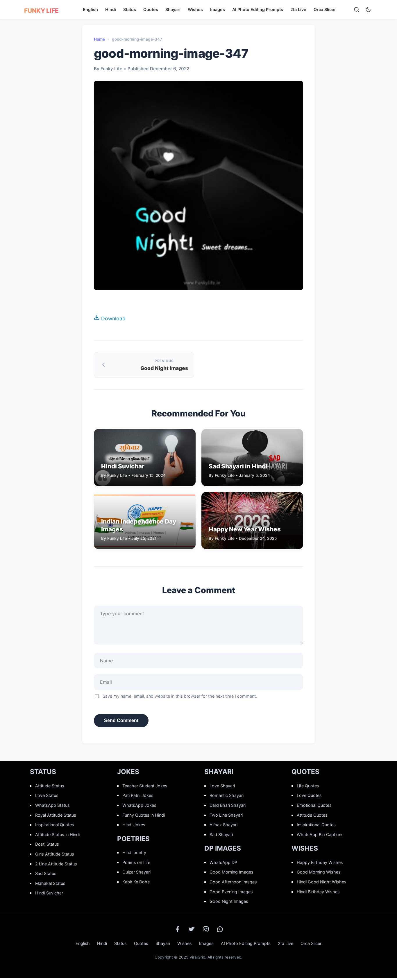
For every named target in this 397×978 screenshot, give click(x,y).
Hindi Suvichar (49, 892)
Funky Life (41, 10)
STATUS (43, 772)
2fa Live (298, 9)
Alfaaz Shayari (223, 824)
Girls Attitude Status (54, 853)
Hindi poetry (134, 852)
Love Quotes (309, 795)
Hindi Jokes (133, 824)
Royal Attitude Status (55, 815)
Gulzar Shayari (136, 871)
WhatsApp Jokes (139, 805)
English (90, 9)
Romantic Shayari (227, 795)
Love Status (46, 795)
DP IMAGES (222, 848)
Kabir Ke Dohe (136, 881)
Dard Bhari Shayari (228, 805)
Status (129, 9)
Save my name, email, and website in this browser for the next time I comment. (180, 696)
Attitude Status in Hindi (57, 834)
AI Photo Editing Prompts (257, 9)
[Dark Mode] (368, 9)
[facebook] (177, 929)
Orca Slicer (325, 9)
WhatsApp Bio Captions (320, 834)
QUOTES (305, 772)
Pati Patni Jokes (137, 795)
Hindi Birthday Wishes (318, 891)
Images (217, 9)
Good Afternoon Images (233, 881)
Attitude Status (49, 785)
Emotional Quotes (314, 805)
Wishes (195, 9)
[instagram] (205, 929)
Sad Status (45, 873)
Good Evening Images (231, 891)
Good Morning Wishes (319, 871)
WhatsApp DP (223, 862)
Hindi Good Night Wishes (321, 881)
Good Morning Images (231, 871)
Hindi (110, 9)
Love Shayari (222, 785)
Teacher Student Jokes (144, 785)
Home (99, 39)
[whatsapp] (220, 929)
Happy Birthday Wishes (320, 862)
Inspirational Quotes (54, 824)
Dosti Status (47, 844)
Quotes (150, 9)
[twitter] (191, 929)
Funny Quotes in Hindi (143, 815)
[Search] (356, 9)
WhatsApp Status (52, 805)
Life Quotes (308, 785)
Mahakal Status (50, 883)
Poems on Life (136, 862)
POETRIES (133, 839)
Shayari (172, 9)
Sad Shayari (221, 834)
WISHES (305, 848)
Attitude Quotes (312, 815)
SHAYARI (218, 772)
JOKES (128, 772)
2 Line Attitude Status (56, 863)
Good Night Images (229, 901)
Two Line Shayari (226, 815)
